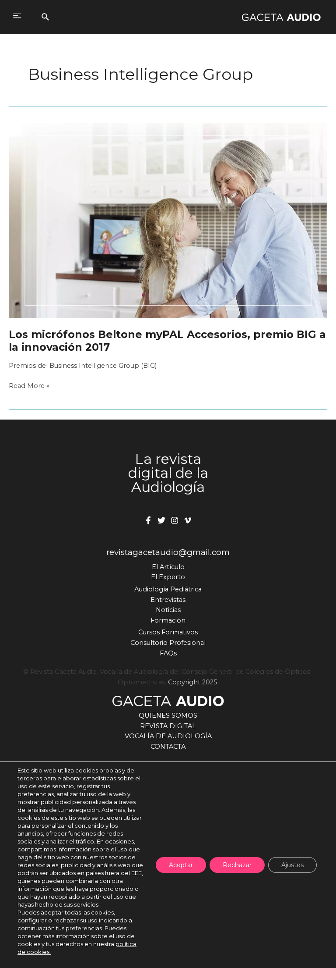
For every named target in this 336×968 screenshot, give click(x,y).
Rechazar (237, 865)
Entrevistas (168, 600)
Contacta (168, 747)
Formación (168, 620)
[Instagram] (174, 520)
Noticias (168, 610)
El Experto (168, 577)
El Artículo (168, 567)
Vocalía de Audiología (168, 736)
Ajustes (292, 865)
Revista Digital (168, 726)
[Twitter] (161, 520)
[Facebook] (148, 520)
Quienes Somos (168, 715)
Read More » (29, 386)
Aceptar (181, 865)
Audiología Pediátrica (168, 589)
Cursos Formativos (168, 632)
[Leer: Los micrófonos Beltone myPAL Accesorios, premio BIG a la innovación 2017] (168, 220)
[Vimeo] (188, 520)
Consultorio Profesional (168, 643)
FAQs (168, 653)
